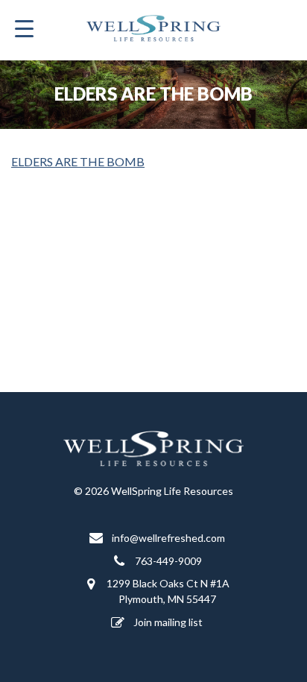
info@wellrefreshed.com (167, 537)
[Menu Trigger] (24, 28)
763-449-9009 (167, 561)
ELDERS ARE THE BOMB (78, 161)
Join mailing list (167, 622)
